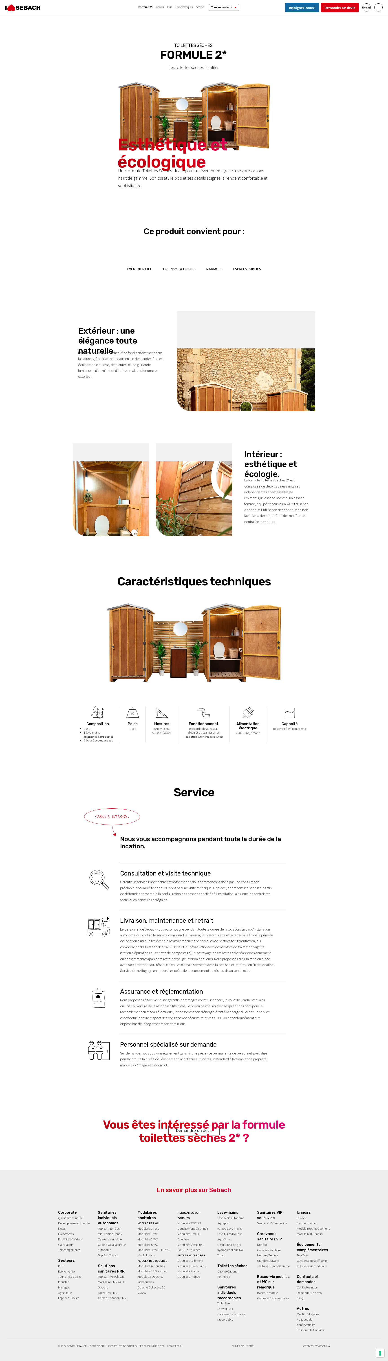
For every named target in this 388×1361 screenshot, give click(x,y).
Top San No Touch (109, 1228)
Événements (66, 1234)
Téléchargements (69, 1250)
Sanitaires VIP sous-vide (272, 1223)
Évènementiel (66, 1271)
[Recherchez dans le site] (378, 7)
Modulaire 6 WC (148, 1245)
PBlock (301, 1218)
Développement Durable (74, 1223)
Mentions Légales (308, 1314)
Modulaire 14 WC (148, 1228)
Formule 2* (224, 1277)
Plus (169, 7)
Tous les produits (221, 7)
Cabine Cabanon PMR (112, 1298)
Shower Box (225, 1309)
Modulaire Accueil (188, 1271)
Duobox (262, 1245)
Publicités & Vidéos (70, 1239)
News (61, 1228)
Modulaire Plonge (188, 1277)
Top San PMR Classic (111, 1277)
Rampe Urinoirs (306, 1223)
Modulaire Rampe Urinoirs (313, 1228)
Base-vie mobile (267, 1293)
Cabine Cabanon (228, 1271)
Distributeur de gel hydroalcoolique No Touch (230, 1250)
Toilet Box (223, 1303)
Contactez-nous (307, 1287)
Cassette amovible (110, 1239)
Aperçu (160, 7)
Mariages (64, 1287)
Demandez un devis (340, 7)
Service (200, 7)
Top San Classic (108, 1255)
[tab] (112, 816)
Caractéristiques (183, 7)
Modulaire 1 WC (148, 1234)
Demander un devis (309, 1293)
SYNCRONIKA (322, 1346)
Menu (366, 7)
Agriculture (65, 1293)
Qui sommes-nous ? (71, 1218)
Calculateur (65, 1245)
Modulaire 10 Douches (152, 1271)
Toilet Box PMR (107, 1293)
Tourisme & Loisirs (69, 1277)
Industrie (63, 1282)
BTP (61, 1266)
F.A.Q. (300, 1298)
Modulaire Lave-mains (191, 1266)
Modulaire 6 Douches (151, 1266)
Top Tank (303, 1255)
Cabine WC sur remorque (273, 1298)
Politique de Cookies (310, 1330)
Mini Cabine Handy (110, 1234)
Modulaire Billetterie (190, 1261)
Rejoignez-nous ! (302, 7)
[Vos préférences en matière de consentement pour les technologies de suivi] (380, 1353)
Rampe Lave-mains (229, 1228)
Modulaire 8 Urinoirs (309, 1234)
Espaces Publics (68, 1298)
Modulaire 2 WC (148, 1239)
